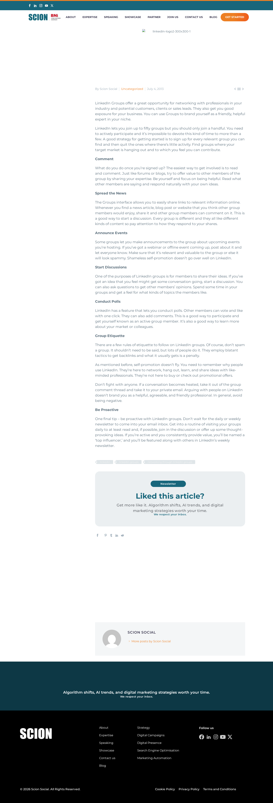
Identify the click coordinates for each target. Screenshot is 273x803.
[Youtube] (222, 737)
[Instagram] (41, 5)
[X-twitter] (230, 737)
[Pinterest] (105, 535)
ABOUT (71, 17)
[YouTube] (46, 5)
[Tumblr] (111, 535)
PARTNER (154, 17)
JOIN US (172, 17)
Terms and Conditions (219, 789)
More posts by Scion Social (151, 641)
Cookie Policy (165, 789)
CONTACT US (194, 17)
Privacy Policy (189, 789)
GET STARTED (234, 17)
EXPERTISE (89, 17)
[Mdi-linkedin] (208, 737)
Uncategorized (132, 89)
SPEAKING (111, 17)
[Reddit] (122, 535)
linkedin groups (129, 461)
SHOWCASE (133, 17)
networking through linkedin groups (170, 461)
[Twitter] (52, 6)
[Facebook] (29, 5)
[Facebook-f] (201, 737)
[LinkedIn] (35, 5)
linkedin (105, 461)
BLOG (213, 17)
